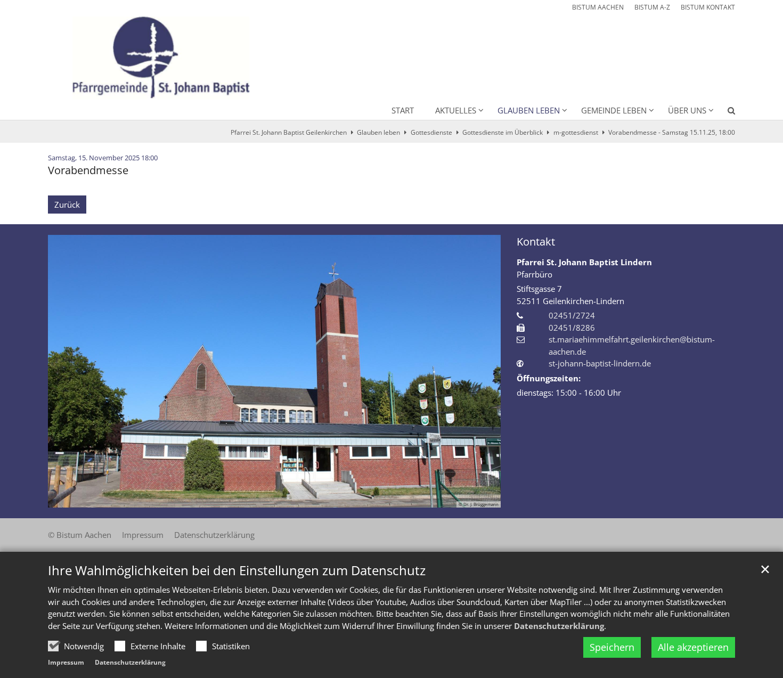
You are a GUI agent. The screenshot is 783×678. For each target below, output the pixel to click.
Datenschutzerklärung (559, 625)
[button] (724, 112)
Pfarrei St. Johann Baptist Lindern (584, 262)
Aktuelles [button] (455, 110)
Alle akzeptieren (693, 647)
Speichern (612, 647)
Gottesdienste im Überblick (502, 132)
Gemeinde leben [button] (614, 110)
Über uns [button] (687, 110)
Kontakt (536, 241)
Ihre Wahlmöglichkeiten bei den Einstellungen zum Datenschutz (237, 570)
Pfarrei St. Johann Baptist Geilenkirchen (289, 132)
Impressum (66, 662)
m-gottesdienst (575, 132)
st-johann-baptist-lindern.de (600, 363)
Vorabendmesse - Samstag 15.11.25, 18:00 (671, 132)
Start (402, 110)
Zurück (67, 204)
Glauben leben (378, 132)
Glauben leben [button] (528, 110)
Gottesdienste (431, 132)
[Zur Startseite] (157, 52)
